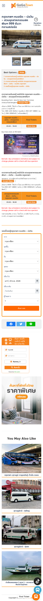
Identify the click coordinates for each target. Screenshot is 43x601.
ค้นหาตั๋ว (17, 367)
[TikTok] (37, 581)
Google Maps (23, 102)
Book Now (31, 126)
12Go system (17, 371)
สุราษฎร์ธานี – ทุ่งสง (21, 546)
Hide (22, 72)
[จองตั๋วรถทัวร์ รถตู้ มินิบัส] (37, 590)
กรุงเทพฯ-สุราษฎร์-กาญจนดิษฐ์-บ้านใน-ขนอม (21, 475)
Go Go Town (30, 598)
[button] (38, 50)
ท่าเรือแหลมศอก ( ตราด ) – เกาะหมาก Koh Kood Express (21, 583)
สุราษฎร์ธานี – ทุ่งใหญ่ (22, 510)
